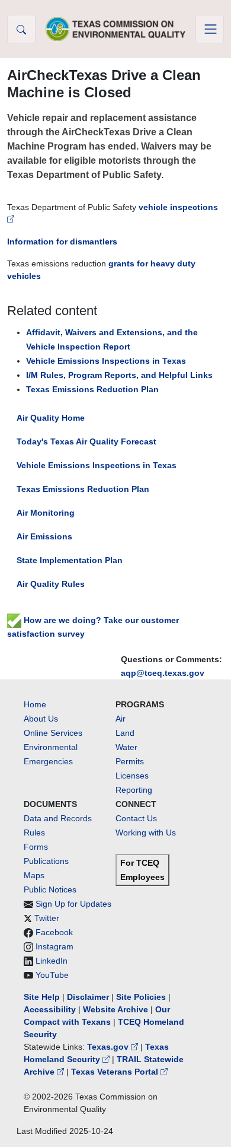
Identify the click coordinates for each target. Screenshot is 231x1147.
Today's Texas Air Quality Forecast (86, 441)
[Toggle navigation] (209, 29)
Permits (130, 761)
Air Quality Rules (51, 584)
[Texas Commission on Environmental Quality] (115, 28)
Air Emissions (44, 536)
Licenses (132, 775)
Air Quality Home (51, 417)
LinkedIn (52, 960)
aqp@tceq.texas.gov (162, 673)
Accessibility (51, 1009)
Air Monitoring (46, 512)
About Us (41, 718)
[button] (21, 29)
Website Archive (115, 1009)
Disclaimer (88, 997)
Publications (46, 861)
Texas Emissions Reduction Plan (83, 489)
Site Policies (141, 997)
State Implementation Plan (70, 560)
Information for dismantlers (62, 241)
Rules (34, 832)
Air (121, 718)
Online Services (53, 733)
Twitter (46, 918)
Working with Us (146, 832)
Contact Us (136, 818)
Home (35, 704)
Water (126, 747)
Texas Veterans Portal (116, 1071)
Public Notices (50, 889)
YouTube (52, 975)
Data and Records (58, 818)
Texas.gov (109, 1046)
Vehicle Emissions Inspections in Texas (97, 465)
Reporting (134, 790)
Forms (36, 846)
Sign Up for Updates (73, 903)
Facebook (54, 932)
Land (125, 733)
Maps (34, 875)
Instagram (54, 946)
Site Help (42, 997)
